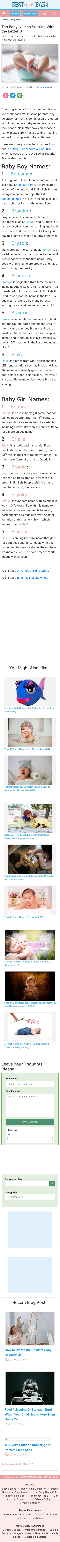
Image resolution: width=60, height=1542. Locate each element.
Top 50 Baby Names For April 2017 (24, 917)
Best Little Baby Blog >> (18, 1463)
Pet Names (38, 1517)
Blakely (19, 531)
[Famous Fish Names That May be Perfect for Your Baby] (30, 691)
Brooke (19, 467)
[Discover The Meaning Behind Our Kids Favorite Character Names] (30, 818)
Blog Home (16, 20)
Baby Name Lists (24, 1492)
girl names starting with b (31, 577)
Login (14, 13)
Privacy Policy (42, 1499)
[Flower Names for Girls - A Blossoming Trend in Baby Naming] (30, 1027)
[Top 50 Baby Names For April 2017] (30, 900)
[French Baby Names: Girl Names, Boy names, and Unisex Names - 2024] (30, 985)
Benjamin (21, 174)
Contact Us (23, 1499)
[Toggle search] (54, 13)
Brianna (19, 406)
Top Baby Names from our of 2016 (28, 149)
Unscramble (41, 1533)
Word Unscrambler (35, 1529)
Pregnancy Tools (39, 1495)
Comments (43, 87)
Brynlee (20, 494)
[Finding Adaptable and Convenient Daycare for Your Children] (30, 859)
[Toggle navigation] (45, 13)
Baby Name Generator (33, 1488)
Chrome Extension (30, 1502)
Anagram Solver (22, 1533)
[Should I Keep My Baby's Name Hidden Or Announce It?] (30, 944)
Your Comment (13, 1091)
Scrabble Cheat (11, 1529)
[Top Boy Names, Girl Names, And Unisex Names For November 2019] (30, 770)
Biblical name (26, 185)
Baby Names (9, 1488)
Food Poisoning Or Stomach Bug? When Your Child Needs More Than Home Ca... (30, 1414)
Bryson (19, 243)
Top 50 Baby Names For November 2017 (27, 749)
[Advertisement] (30, 615)
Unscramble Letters (35, 1536)
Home (5, 20)
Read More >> (16, 1359)
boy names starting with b (32, 570)
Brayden (21, 211)
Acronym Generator (34, 1514)
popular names (11, 199)
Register (29, 13)
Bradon (30, 222)
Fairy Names (11, 1514)
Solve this (12, 1130)
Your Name (11, 1078)
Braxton (20, 312)
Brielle (18, 439)
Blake (17, 354)
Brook (18, 473)
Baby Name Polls (48, 1492)
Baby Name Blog (15, 1495)
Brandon (21, 275)
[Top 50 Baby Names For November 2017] (30, 732)
